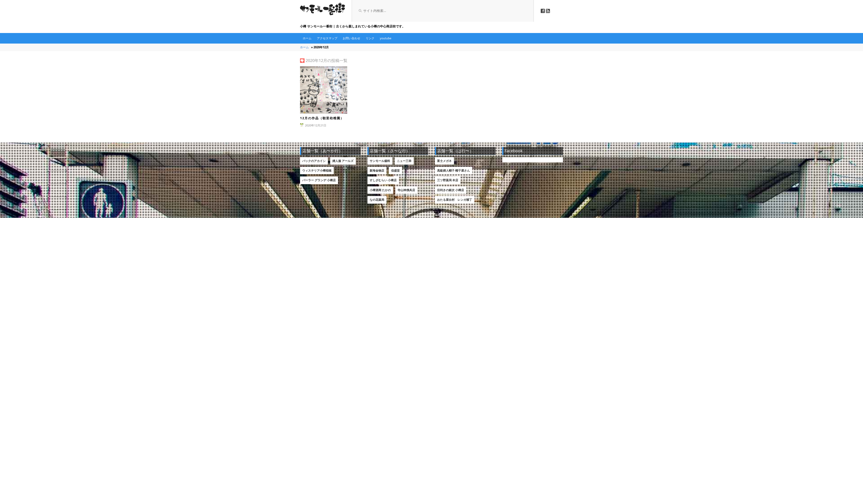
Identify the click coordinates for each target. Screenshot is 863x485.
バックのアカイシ (314, 161)
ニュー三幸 (404, 161)
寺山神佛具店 (406, 190)
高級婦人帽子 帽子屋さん (453, 170)
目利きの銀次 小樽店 (450, 190)
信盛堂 (395, 170)
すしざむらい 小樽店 (383, 180)
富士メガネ (444, 161)
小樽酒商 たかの (380, 190)
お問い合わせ (351, 38)
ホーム (307, 38)
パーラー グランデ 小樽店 (319, 180)
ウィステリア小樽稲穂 (316, 170)
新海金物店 (377, 170)
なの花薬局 (377, 200)
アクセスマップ (327, 38)
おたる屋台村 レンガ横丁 (454, 200)
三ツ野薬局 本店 (447, 180)
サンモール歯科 (380, 161)
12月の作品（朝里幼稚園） (322, 118)
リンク (370, 38)
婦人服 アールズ (343, 161)
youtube (385, 38)
